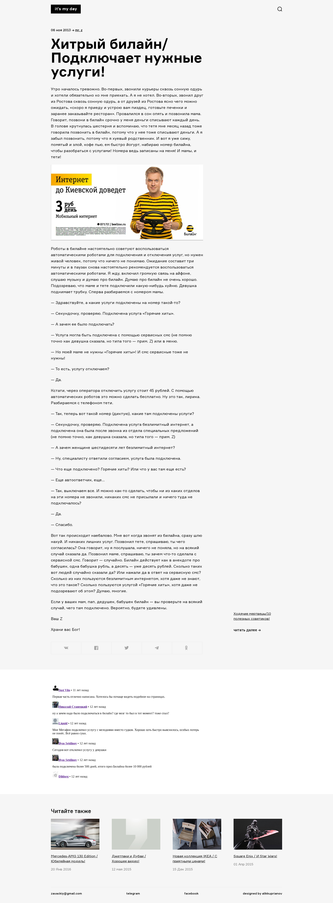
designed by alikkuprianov (262, 893)
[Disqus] (127, 731)
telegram (133, 893)
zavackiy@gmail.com (66, 893)
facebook (191, 893)
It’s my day (66, 8)
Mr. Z (78, 30)
